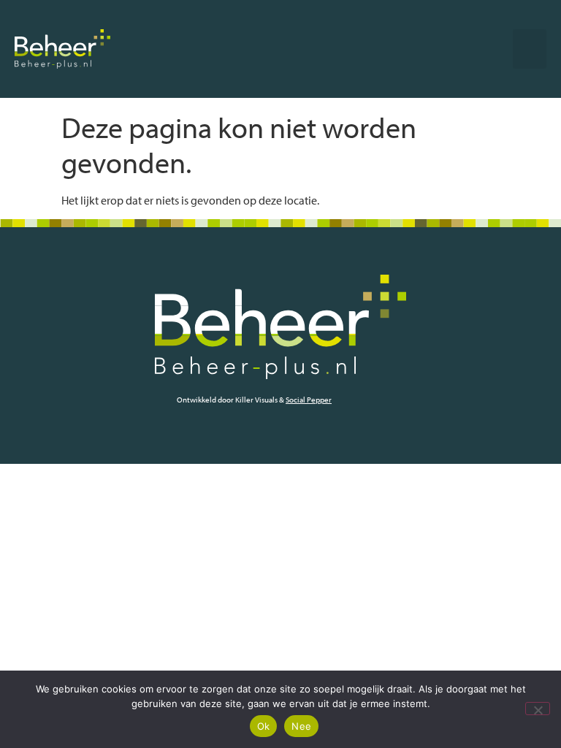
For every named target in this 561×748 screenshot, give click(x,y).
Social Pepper (309, 399)
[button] (529, 49)
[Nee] (537, 708)
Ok (263, 726)
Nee (301, 726)
